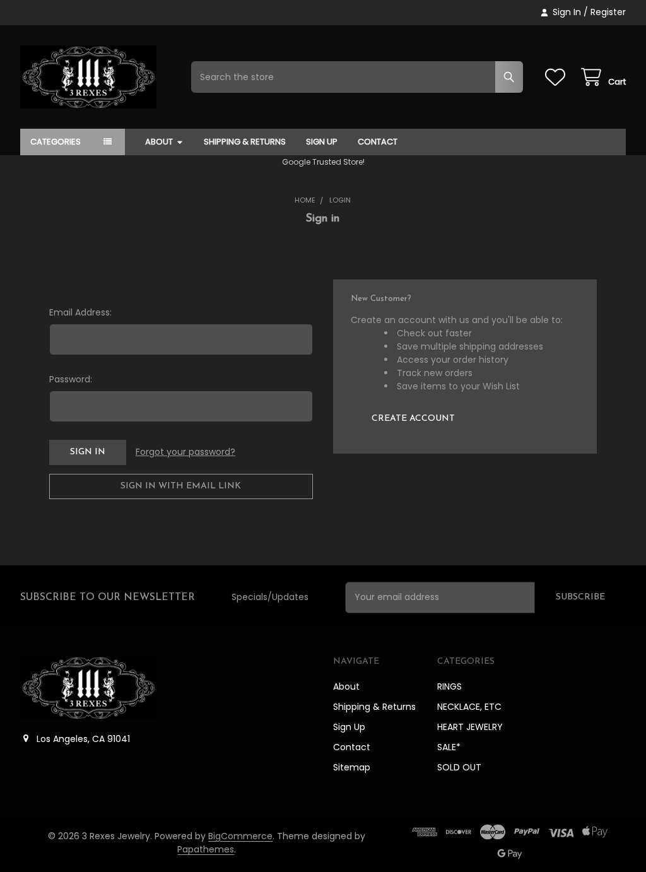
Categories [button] (55, 142)
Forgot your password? (185, 451)
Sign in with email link (180, 486)
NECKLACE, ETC (469, 706)
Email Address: (80, 312)
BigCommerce (240, 836)
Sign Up (322, 142)
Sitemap (351, 767)
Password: (70, 379)
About (159, 142)
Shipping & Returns (245, 142)
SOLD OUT (459, 767)
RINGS (449, 686)
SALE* (449, 747)
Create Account (413, 418)
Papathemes (205, 849)
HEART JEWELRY (470, 727)
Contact (377, 142)
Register (608, 12)
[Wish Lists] (557, 77)
